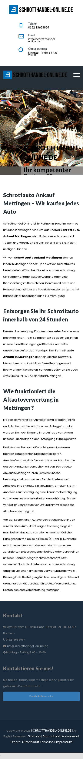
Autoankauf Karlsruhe (38, 742)
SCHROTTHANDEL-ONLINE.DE (51, 730)
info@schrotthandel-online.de (27, 646)
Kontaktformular (41, 696)
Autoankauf (51, 736)
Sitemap (34, 736)
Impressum (64, 742)
